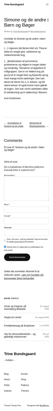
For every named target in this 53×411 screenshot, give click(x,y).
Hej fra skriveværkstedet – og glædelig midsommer (19, 335)
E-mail (7, 216)
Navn (7, 204)
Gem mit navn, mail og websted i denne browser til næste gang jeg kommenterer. (27, 240)
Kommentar (9, 175)
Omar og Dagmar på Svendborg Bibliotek (15, 307)
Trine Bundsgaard (14, 4)
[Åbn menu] (47, 4)
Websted (8, 227)
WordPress (44, 405)
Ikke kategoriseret (38, 31)
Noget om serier (12, 317)
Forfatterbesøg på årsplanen (19, 325)
